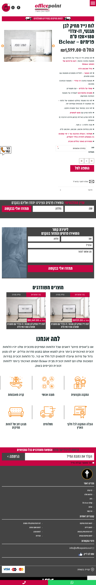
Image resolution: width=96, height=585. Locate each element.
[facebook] (18, 7)
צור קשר (89, 511)
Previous (53, 45)
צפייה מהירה (60, 295)
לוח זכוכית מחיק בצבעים (85, 532)
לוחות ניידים (88, 527)
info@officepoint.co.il (80, 548)
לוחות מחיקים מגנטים (85, 536)
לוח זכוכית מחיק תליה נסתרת (32, 523)
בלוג (91, 499)
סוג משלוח (91, 149)
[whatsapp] (13, 7)
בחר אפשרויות (80, 295)
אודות (90, 507)
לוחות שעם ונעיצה (35, 527)
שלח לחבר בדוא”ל (80, 181)
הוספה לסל (82, 168)
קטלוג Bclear (87, 503)
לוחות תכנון (37, 532)
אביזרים (38, 536)
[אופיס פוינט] (48, 7)
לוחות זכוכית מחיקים (86, 523)
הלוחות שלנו (88, 495)
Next (2, 45)
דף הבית (89, 490)
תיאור (76, 190)
